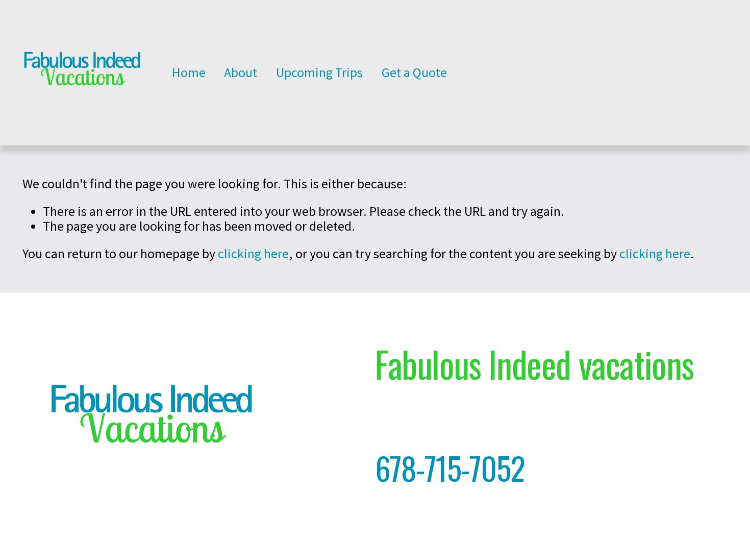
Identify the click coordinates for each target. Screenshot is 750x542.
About (240, 72)
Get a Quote (414, 72)
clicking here (253, 253)
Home (189, 72)
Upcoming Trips (319, 72)
